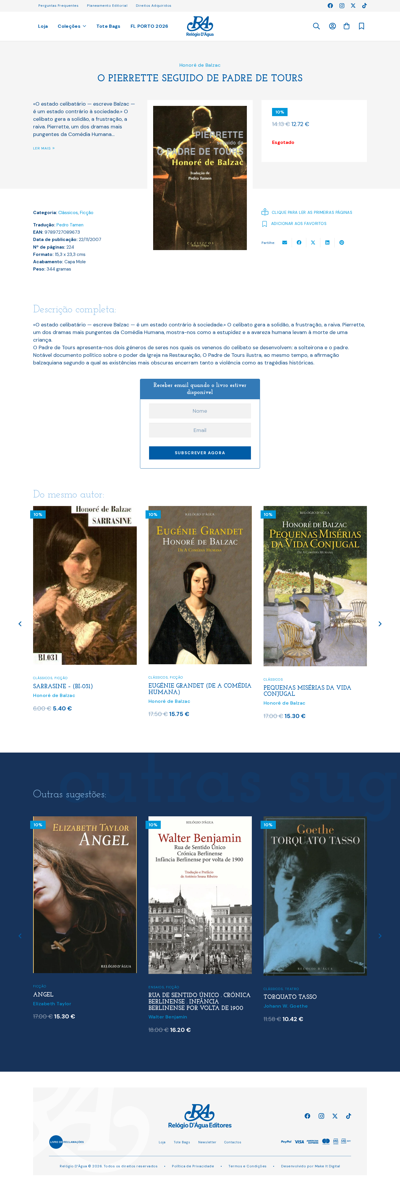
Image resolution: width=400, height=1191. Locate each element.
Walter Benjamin (52, 1017)
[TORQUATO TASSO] (200, 820)
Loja (162, 1142)
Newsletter (207, 1142)
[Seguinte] (379, 624)
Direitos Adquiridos (154, 5)
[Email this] (285, 242)
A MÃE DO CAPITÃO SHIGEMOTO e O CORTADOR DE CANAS (314, 998)
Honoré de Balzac (200, 65)
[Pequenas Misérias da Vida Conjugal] (200, 509)
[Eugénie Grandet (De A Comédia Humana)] (85, 509)
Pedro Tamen (70, 225)
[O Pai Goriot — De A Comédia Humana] (315, 509)
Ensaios (41, 987)
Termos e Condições (247, 1166)
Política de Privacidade (193, 1166)
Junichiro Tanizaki (285, 1010)
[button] (316, 26)
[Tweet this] (313, 242)
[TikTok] (364, 5)
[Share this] (299, 242)
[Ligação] (200, 26)
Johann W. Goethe (170, 1006)
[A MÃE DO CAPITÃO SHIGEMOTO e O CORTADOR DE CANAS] (315, 820)
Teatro (177, 989)
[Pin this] (342, 242)
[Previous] (20, 624)
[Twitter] (353, 5)
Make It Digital (327, 1166)
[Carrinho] (346, 26)
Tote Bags (182, 1142)
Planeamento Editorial (107, 5)
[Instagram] (341, 6)
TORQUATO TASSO (175, 997)
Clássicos (68, 213)
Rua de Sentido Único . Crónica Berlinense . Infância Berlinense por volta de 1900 (84, 1002)
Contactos (233, 1142)
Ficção (86, 213)
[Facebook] (330, 5)
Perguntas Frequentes (58, 5)
